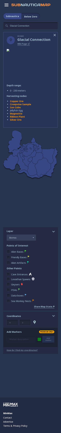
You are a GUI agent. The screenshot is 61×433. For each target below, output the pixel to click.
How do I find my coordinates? (22, 350)
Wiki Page (22, 43)
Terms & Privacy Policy (15, 425)
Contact (7, 417)
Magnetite (16, 113)
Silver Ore (15, 119)
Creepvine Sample (20, 104)
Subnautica (12, 16)
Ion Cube (15, 107)
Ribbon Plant (17, 116)
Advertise (8, 421)
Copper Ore (16, 101)
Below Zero (30, 16)
